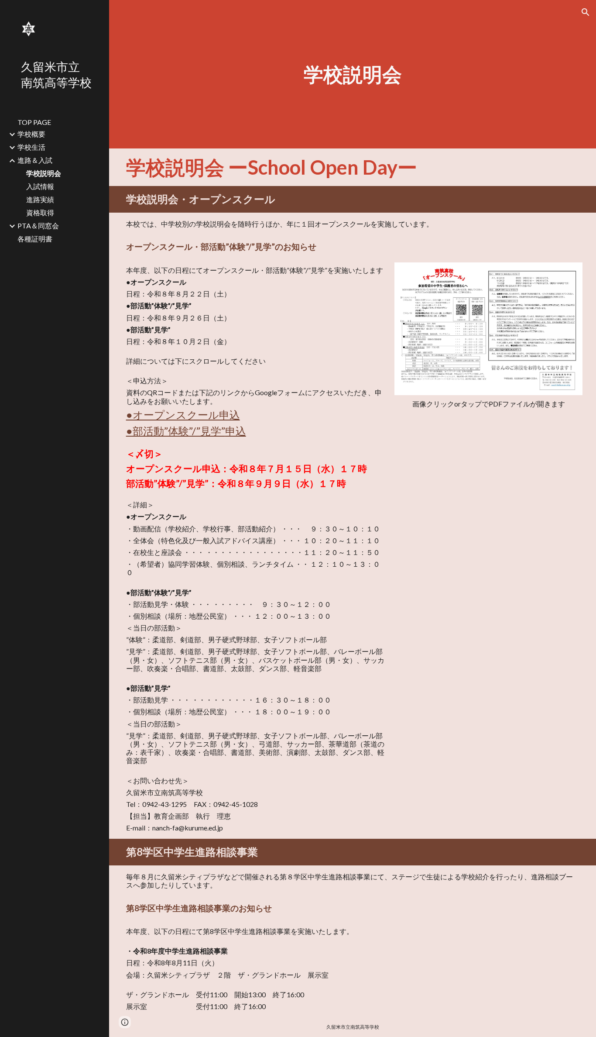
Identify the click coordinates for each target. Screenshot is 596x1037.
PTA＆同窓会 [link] (38, 225)
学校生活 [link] (31, 147)
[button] (585, 12)
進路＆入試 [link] (34, 160)
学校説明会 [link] (43, 173)
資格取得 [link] (40, 212)
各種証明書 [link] (34, 238)
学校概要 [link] (31, 134)
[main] (352, 74)
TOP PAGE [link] (34, 122)
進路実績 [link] (40, 199)
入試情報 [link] (40, 186)
